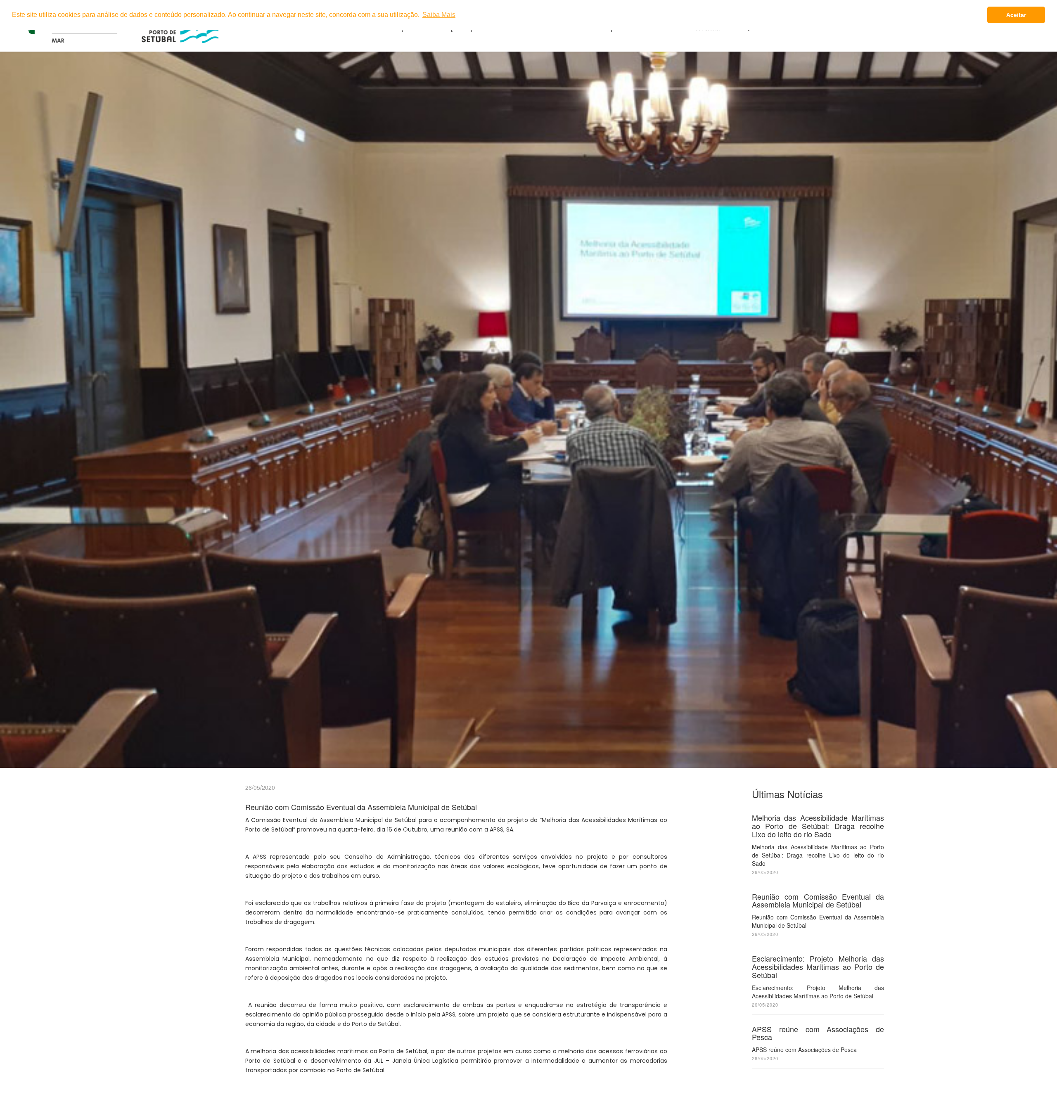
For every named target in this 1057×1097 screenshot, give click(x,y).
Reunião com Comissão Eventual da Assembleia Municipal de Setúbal (818, 900)
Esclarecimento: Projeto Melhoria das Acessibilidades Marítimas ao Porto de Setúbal (818, 966)
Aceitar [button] (1016, 15)
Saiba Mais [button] (438, 14)
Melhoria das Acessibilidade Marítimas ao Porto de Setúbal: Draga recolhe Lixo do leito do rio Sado (818, 825)
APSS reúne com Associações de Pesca (818, 1033)
